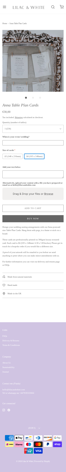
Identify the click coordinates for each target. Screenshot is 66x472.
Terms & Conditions (11, 345)
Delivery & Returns (10, 340)
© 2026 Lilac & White (24, 461)
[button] (33, 61)
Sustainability (8, 367)
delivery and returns (46, 261)
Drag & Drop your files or (33, 193)
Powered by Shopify (42, 461)
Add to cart (33, 208)
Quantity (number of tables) (14, 122)
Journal (5, 372)
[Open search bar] (52, 6)
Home (4, 23)
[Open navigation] (4, 6)
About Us (6, 363)
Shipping (19, 117)
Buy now (33, 218)
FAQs (7, 265)
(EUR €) (32, 428)
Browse (48, 193)
